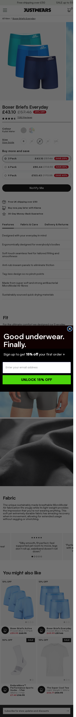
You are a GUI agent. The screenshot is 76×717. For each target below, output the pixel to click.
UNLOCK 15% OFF (36, 380)
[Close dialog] (70, 329)
